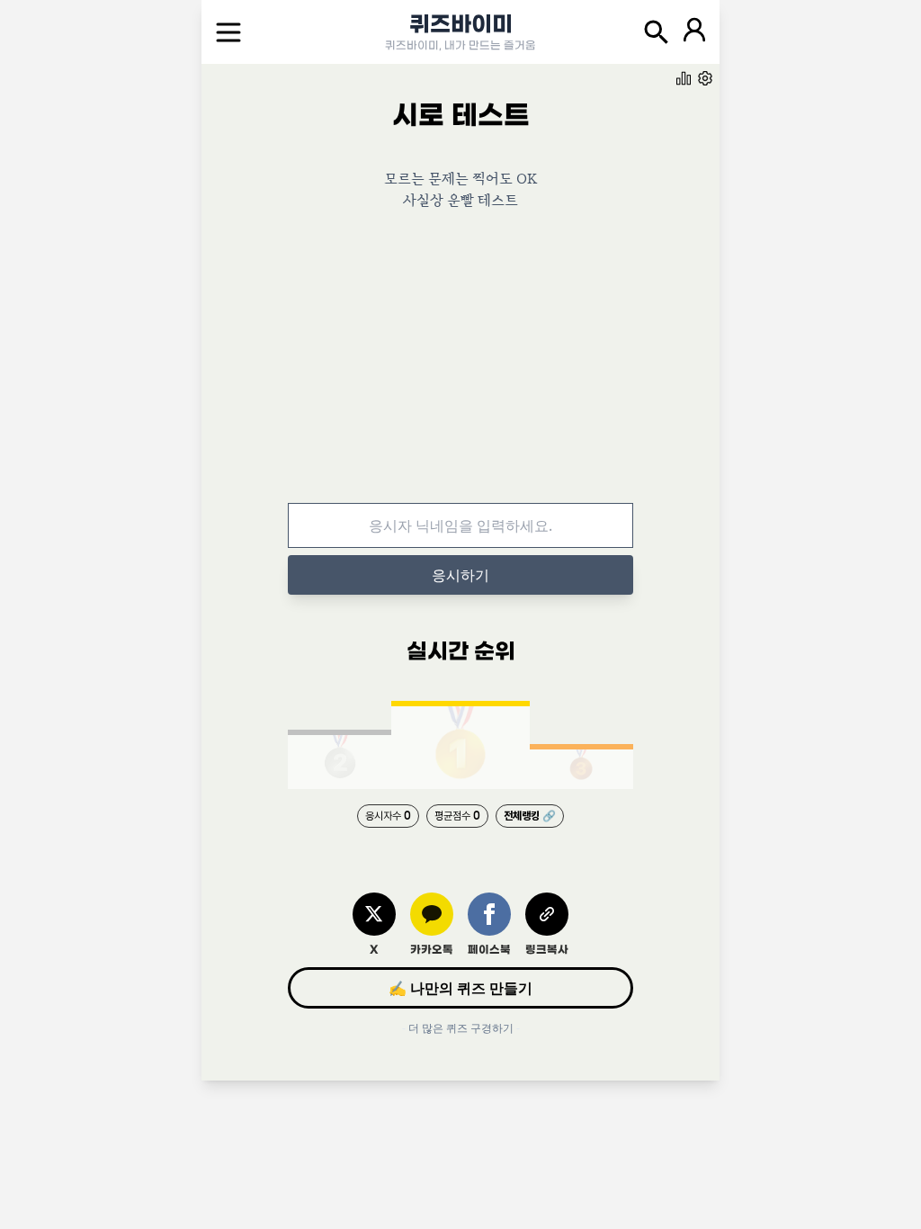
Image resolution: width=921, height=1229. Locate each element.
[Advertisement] (460, 370)
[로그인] (694, 32)
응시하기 (460, 575)
